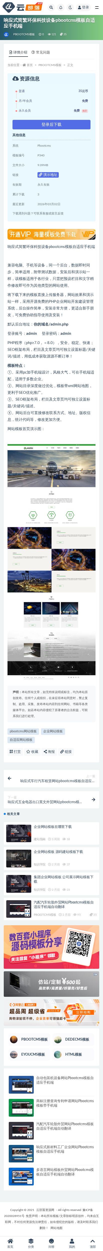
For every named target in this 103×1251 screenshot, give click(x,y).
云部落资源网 (45, 1209)
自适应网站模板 (21, 740)
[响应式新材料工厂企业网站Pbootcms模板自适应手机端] (21, 1154)
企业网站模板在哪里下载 (53, 827)
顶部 (93, 1246)
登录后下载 (52, 125)
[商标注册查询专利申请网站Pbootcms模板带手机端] (21, 1108)
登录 (85, 7)
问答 (51, 1246)
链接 (68, 752)
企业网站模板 (53, 731)
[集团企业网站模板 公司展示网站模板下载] (18, 884)
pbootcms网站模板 (23, 731)
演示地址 (49, 175)
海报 (51, 752)
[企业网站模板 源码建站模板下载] (18, 858)
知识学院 (40, 864)
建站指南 (40, 839)
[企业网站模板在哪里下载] (18, 833)
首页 (30, 65)
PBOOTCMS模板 (24, 34)
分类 (31, 1246)
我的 (72, 1246)
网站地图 (56, 1227)
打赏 (17, 752)
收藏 (34, 752)
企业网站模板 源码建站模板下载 (58, 852)
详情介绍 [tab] (20, 52)
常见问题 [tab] (43, 52)
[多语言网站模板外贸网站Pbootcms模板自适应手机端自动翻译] (21, 1176)
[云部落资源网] (7, 34)
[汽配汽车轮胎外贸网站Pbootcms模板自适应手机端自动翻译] (18, 909)
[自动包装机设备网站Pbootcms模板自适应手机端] (21, 1085)
